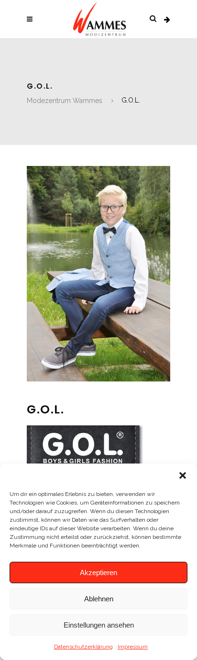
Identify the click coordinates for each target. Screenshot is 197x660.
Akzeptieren (98, 572)
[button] (182, 475)
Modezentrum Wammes (64, 100)
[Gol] (98, 379)
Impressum (133, 646)
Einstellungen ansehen (99, 625)
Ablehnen (98, 599)
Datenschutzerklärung (83, 646)
